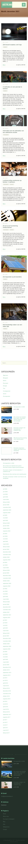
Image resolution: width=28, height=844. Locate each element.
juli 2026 (5, 489)
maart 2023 (6, 567)
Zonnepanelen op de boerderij (12, 277)
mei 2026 (5, 494)
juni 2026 (5, 491)
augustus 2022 (6, 586)
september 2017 (7, 714)
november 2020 (7, 641)
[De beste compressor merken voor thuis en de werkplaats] (6, 450)
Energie (5, 386)
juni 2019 (5, 680)
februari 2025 (6, 523)
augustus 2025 (6, 512)
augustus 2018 (6, 698)
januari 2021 (6, 636)
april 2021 (5, 628)
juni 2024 (5, 536)
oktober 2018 (6, 696)
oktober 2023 (6, 557)
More (4, 65)
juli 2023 (5, 562)
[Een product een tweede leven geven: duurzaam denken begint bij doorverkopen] (6, 419)
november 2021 (7, 609)
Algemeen (5, 375)
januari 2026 (6, 504)
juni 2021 (5, 622)
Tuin (4, 388)
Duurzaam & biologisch (8, 819)
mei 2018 (5, 704)
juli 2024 (5, 533)
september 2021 (7, 615)
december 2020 (7, 638)
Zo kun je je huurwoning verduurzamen (10, 226)
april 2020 (5, 659)
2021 (10, 13)
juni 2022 (5, 591)
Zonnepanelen (6, 396)
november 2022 (7, 578)
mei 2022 (5, 594)
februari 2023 (6, 570)
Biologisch (5, 378)
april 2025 (5, 520)
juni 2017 (5, 722)
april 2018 (5, 706)
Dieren (4, 380)
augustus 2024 (6, 531)
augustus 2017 (6, 717)
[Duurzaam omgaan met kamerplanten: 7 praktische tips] (6, 430)
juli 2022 (5, 588)
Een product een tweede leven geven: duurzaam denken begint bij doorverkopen (20, 419)
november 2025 (7, 507)
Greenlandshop (7, 4)
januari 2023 (6, 573)
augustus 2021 (6, 617)
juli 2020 (5, 651)
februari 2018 (6, 712)
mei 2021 (5, 625)
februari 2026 (6, 502)
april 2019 (5, 683)
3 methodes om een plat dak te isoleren (12, 87)
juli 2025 (5, 515)
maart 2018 (6, 709)
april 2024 (5, 541)
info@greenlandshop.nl (7, 796)
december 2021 (7, 607)
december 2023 (7, 552)
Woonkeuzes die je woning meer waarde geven (20, 438)
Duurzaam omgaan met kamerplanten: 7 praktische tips (19, 429)
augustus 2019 (6, 675)
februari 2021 (6, 633)
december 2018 (7, 691)
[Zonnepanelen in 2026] (6, 409)
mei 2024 (5, 539)
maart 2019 (6, 685)
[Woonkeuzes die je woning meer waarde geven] (6, 440)
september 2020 (7, 646)
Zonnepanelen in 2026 (19, 407)
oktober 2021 (6, 612)
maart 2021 (6, 630)
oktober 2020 (6, 643)
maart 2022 (6, 599)
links (4, 824)
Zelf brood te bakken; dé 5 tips (12, 45)
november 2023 (7, 554)
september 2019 (7, 672)
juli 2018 (5, 701)
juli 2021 (5, 620)
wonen (5, 47)
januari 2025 (6, 525)
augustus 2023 (6, 560)
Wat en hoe (6, 816)
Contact (5, 829)
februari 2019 (6, 688)
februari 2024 (6, 546)
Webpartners (6, 827)
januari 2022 (6, 604)
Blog (4, 821)
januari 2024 (6, 549)
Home (14, 13)
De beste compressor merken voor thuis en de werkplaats (20, 449)
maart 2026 (6, 499)
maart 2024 (6, 544)
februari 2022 (6, 601)
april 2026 (5, 497)
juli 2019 (5, 678)
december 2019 (7, 667)
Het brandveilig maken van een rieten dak (12, 325)
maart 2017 (6, 730)
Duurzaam (6, 134)
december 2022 (7, 575)
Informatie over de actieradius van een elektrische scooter (13, 131)
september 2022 (7, 583)
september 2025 (7, 510)
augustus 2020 (6, 649)
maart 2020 (6, 662)
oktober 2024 (6, 528)
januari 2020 (6, 664)
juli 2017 (5, 719)
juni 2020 (5, 654)
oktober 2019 (6, 670)
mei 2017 (5, 725)
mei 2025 (5, 518)
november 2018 (7, 693)
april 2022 (5, 596)
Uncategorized (6, 391)
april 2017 (5, 727)
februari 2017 (6, 733)
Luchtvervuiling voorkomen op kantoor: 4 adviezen (12, 181)
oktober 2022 (6, 580)
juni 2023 (5, 565)
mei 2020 (5, 657)
